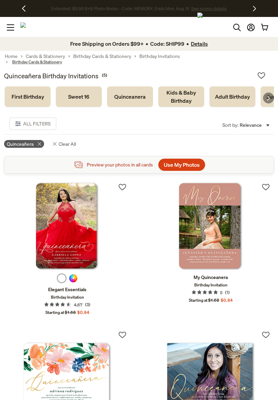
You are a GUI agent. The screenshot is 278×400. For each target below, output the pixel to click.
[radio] (61, 278)
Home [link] (11, 56)
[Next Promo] (254, 8)
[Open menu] (10, 27)
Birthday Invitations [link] (159, 56)
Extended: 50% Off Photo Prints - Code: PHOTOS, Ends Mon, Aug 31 (120, 9)
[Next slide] (268, 98)
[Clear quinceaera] (39, 144)
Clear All (67, 144)
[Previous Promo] (26, 8)
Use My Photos (182, 164)
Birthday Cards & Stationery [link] (102, 56)
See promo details (205, 9)
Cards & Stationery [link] (45, 56)
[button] (251, 27)
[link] (28, 96)
